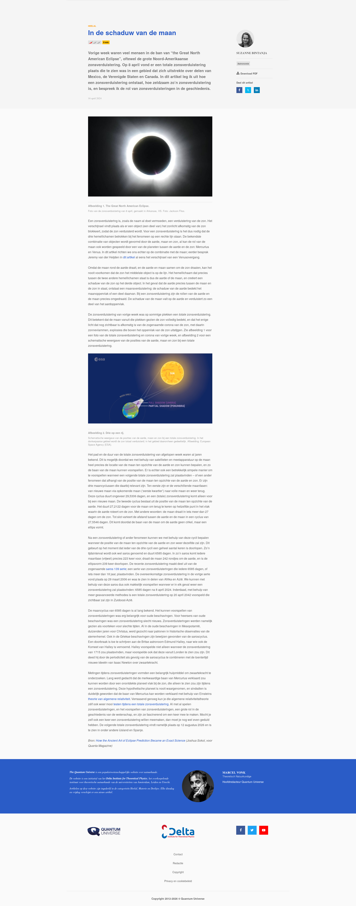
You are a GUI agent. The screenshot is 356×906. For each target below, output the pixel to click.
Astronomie (243, 63)
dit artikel (129, 257)
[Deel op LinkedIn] (257, 90)
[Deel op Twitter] (248, 90)
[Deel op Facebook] (239, 90)
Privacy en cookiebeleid (178, 881)
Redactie (178, 863)
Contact (178, 854)
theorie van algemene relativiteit (109, 699)
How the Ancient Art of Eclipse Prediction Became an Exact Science (140, 740)
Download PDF (249, 73)
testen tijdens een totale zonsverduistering (141, 704)
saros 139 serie (116, 569)
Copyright (178, 872)
